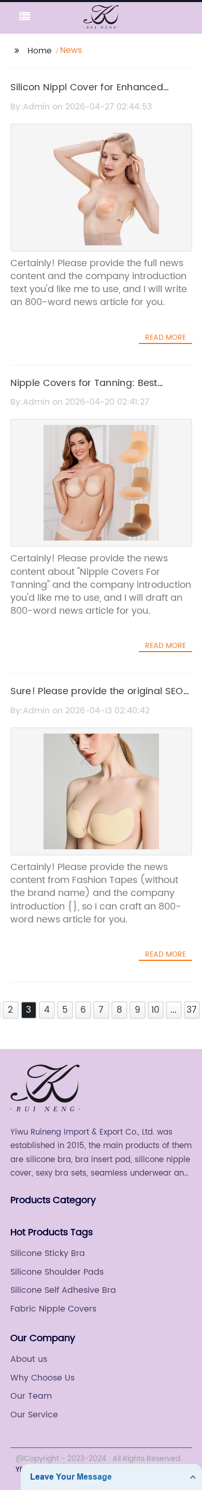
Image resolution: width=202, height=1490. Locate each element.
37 (191, 1010)
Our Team (31, 1396)
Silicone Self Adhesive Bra (63, 1290)
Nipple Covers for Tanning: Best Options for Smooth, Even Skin (83, 391)
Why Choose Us (42, 1378)
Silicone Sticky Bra (47, 1253)
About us (28, 1359)
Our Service (34, 1415)
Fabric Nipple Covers (53, 1309)
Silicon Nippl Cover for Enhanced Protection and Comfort (87, 95)
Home (39, 51)
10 (155, 1010)
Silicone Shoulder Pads (57, 1272)
